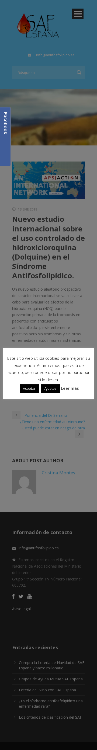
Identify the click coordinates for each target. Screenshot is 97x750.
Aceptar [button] (29, 388)
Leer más (70, 388)
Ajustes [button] (50, 388)
